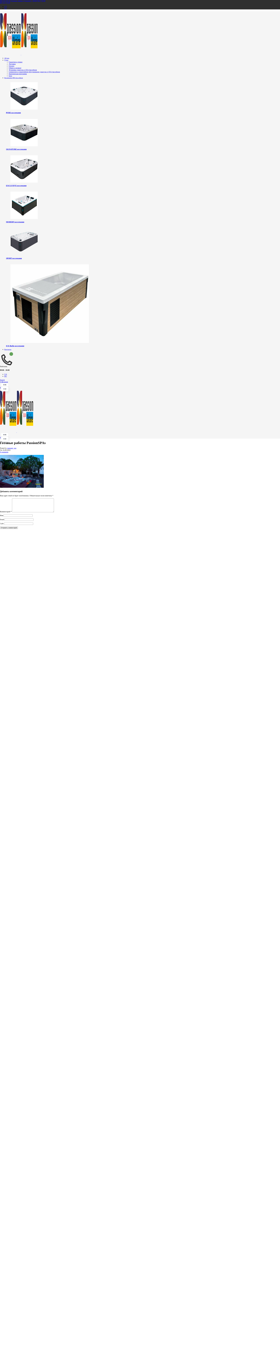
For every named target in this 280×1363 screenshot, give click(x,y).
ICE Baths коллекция (15, 346)
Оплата (11, 66)
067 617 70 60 (5, 3)
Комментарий (6, 512)
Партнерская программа (18, 74)
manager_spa (11, 448)
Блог (10, 76)
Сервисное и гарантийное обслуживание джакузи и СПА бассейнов (34, 72)
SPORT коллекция (14, 258)
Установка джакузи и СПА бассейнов (23, 70)
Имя (1, 515)
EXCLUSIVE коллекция (16, 186)
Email (2, 519)
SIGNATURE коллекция (16, 149)
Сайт (2, 524)
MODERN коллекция (15, 222)
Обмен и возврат (15, 68)
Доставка (12, 64)
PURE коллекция (13, 113)
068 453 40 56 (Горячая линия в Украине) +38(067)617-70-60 (22, 1)
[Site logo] (10, 54)
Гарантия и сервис (16, 62)
